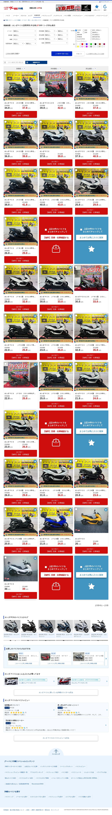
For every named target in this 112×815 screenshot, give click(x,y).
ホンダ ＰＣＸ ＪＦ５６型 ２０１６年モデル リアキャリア (56, 393)
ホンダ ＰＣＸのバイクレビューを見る (56, 738)
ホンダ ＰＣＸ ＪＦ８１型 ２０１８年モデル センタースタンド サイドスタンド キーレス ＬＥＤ (20, 297)
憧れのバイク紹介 (10, 778)
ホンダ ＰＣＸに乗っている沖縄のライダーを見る (56, 692)
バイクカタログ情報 (42, 778)
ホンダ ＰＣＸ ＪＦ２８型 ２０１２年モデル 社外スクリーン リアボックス (56, 539)
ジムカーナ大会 (89, 772)
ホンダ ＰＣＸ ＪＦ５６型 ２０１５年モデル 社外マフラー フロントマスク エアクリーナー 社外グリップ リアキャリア (20, 490)
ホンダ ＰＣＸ (44, 151)
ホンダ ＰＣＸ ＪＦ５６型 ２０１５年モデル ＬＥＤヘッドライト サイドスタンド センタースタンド (56, 490)
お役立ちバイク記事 (31, 766)
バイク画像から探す (84, 797)
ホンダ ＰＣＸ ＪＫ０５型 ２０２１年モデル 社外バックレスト (20, 151)
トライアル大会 (102, 772)
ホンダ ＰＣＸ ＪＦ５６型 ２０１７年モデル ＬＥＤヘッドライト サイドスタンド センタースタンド (20, 345)
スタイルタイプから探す (38, 797)
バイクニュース (76, 772)
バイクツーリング (102, 15)
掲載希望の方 (40, 810)
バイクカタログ (89, 15)
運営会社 (47, 810)
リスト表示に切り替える (15, 62)
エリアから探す (70, 797)
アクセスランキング (36, 772)
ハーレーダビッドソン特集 (59, 778)
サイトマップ (104, 2)
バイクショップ (47, 15)
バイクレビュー (78, 15)
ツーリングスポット (66, 766)
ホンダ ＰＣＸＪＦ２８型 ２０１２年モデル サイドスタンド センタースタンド (20, 539)
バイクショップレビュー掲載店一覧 (16, 772)
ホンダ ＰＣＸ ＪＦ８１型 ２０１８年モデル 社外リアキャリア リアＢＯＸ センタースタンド (91, 200)
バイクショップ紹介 (52, 772)
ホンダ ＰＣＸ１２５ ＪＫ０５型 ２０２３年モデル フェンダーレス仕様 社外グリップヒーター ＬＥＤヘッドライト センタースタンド (56, 103)
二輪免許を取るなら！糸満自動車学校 (17, 784)
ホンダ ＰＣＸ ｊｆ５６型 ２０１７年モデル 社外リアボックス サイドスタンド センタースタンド (91, 345)
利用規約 (6, 810)
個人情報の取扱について (17, 810)
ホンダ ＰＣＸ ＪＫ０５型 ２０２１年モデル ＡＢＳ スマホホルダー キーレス (91, 103)
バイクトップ (9, 797)
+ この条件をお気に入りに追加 (95, 54)
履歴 (105, 10)
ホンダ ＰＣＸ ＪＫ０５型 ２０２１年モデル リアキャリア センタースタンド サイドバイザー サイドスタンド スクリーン (56, 200)
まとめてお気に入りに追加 (91, 237)
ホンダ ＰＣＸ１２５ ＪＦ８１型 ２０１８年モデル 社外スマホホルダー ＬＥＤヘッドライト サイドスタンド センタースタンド (91, 297)
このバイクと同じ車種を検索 (23, 663)
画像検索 (37, 15)
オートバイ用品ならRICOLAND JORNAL (84, 778)
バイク (8, 15)
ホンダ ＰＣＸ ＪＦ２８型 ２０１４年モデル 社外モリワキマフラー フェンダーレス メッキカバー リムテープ (91, 490)
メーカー (16, 15)
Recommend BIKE (38, 784)
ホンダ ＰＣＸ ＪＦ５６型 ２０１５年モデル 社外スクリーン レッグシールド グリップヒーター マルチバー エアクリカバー (20, 442)
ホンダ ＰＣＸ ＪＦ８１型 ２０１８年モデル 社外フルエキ (20, 248)
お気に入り (97, 10)
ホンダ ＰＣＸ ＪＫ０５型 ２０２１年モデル (20, 200)
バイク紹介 (64, 772)
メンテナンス (57, 15)
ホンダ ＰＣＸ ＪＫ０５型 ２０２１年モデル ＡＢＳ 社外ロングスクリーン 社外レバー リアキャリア (91, 151)
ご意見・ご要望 (30, 810)
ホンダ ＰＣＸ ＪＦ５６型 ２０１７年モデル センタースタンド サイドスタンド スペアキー (56, 345)
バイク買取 (67, 15)
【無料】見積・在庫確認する (56, 238)
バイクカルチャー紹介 (26, 778)
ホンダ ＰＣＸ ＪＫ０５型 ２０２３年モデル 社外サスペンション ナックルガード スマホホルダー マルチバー (20, 103)
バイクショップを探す (56, 797)
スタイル (23, 15)
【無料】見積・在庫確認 (20, 114)
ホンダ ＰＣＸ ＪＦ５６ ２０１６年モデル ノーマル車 (20, 393)
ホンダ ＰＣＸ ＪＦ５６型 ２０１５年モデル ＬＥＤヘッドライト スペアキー (91, 393)
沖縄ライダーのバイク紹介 (13, 766)
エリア (30, 15)
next (106, 658)
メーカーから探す (21, 797)
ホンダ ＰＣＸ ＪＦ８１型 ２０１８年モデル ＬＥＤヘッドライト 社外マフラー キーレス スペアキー (56, 297)
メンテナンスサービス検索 (48, 766)
